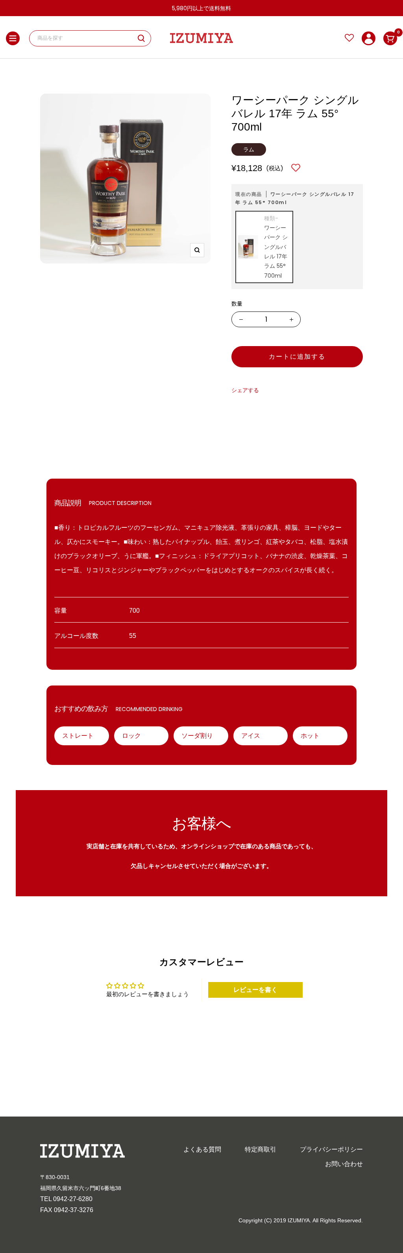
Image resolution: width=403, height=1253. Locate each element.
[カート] (390, 38)
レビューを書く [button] (255, 989)
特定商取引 (260, 1149)
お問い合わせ (344, 1164)
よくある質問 (202, 1149)
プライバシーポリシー (331, 1149)
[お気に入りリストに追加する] (295, 168)
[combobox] (87, 38)
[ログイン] (368, 38)
